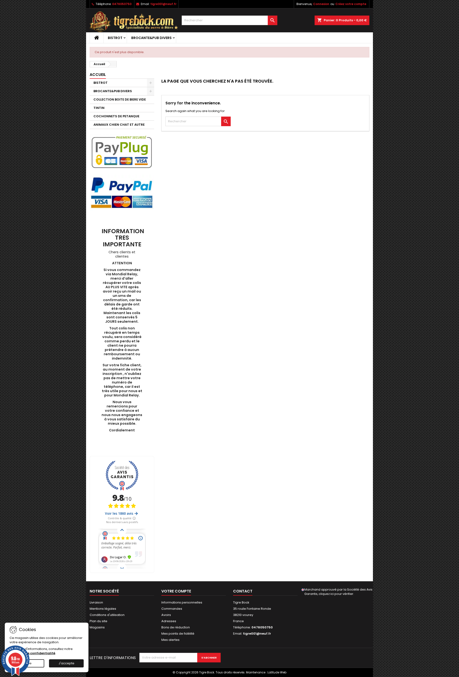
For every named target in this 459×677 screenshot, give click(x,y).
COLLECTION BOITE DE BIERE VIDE (119, 99)
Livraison (96, 602)
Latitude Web (277, 672)
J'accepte (66, 663)
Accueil (98, 74)
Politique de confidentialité (32, 653)
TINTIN (98, 108)
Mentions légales (103, 608)
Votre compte (176, 591)
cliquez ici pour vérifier (336, 594)
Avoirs (166, 615)
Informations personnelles (181, 602)
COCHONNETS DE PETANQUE (116, 116)
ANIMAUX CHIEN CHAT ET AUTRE (119, 124)
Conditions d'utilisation (107, 615)
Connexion (321, 4)
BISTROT (115, 37)
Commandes (171, 608)
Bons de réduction (175, 627)
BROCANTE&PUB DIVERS (151, 37)
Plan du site (98, 621)
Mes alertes (170, 640)
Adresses (168, 621)
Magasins (97, 627)
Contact (242, 591)
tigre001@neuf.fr (163, 4)
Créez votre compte (350, 4)
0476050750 (121, 4)
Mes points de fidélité (177, 633)
